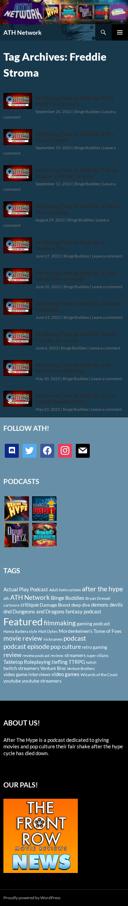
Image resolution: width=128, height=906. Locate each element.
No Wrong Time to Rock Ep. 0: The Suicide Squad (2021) (75, 398)
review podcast (36, 655)
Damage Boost (55, 605)
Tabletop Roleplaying (27, 662)
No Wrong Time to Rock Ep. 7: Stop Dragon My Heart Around (76, 173)
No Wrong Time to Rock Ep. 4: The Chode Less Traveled (75, 276)
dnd (7, 611)
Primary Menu (120, 32)
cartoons (11, 605)
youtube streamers (41, 681)
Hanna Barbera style (20, 631)
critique (29, 605)
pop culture (66, 646)
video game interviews (27, 674)
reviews (57, 655)
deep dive (80, 605)
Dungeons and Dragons (39, 611)
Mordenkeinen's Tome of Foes (90, 631)
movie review (22, 638)
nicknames (52, 639)
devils (116, 605)
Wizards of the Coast (99, 674)
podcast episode (26, 646)
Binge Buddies (87, 111)
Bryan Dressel (97, 598)
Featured (23, 621)
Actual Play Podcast (25, 589)
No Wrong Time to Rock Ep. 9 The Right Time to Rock (74, 101)
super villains (98, 655)
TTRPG (77, 662)
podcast (74, 638)
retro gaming (94, 647)
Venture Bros (53, 668)
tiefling (60, 662)
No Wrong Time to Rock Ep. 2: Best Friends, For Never (76, 337)
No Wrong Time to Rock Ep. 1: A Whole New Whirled (72, 368)
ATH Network (22, 32)
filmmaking (60, 623)
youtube (12, 681)
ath (6, 598)
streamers (75, 655)
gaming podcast (93, 623)
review (12, 654)
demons (100, 605)
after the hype (102, 589)
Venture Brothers (81, 668)
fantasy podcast (83, 611)
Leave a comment (107, 256)
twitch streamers (21, 668)
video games (66, 674)
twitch (91, 662)
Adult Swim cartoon (65, 590)
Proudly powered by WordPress (31, 897)
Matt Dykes (48, 631)
